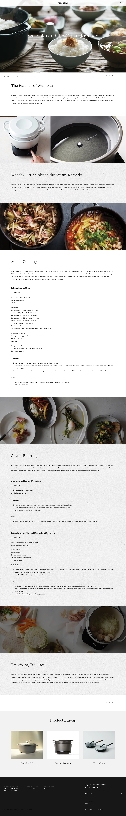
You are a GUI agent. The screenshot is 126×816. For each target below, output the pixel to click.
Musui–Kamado (63, 763)
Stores (46, 788)
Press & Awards (32, 786)
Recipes (43, 3)
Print (119, 76)
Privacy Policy (49, 784)
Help (110, 3)
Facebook (88, 799)
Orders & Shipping (11, 786)
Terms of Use (49, 786)
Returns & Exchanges (12, 788)
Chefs (34, 3)
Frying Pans (99, 763)
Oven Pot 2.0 (26, 763)
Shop (6, 3)
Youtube (88, 803)
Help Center (8, 784)
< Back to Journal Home (13, 76)
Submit (120, 793)
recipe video (24, 385)
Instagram (89, 801)
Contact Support (10, 790)
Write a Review (32, 788)
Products (15, 3)
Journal (29, 784)
